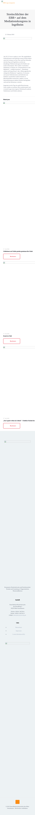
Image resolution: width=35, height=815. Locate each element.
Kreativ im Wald (7, 336)
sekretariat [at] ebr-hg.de (19, 615)
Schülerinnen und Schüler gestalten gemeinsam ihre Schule (18, 251)
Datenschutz (18, 627)
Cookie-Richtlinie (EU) (18, 634)
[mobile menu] (32, 3)
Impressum (18, 631)
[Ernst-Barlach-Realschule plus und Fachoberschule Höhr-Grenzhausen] (8, 2)
